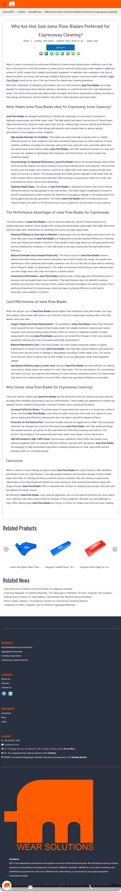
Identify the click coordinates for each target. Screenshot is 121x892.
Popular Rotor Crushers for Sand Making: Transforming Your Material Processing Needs (48, 596)
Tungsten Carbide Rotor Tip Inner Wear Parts (60, 567)
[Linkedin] (10, 693)
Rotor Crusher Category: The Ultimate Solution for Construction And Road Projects (46, 600)
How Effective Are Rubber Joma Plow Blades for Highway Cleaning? (38, 588)
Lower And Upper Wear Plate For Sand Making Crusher (26, 567)
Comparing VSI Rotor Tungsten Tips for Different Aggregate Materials (39, 604)
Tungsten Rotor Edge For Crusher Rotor (95, 567)
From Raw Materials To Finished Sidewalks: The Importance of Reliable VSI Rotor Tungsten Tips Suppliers (58, 592)
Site (96, 40)
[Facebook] (3, 693)
